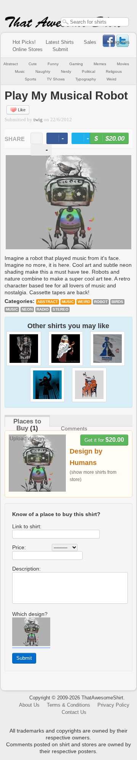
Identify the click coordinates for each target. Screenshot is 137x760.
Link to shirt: (26, 526)
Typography (85, 79)
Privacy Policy (113, 705)
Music (20, 71)
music (12, 309)
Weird (111, 79)
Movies (123, 64)
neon (27, 309)
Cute (33, 64)
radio (43, 309)
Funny (53, 64)
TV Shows (56, 79)
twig (38, 119)
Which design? (30, 614)
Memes (100, 64)
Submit (60, 49)
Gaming (76, 64)
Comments (74, 428)
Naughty (42, 71)
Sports (30, 79)
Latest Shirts (60, 42)
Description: (26, 569)
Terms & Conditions (68, 705)
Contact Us (74, 712)
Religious (114, 71)
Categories (118, 42)
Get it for (104, 439)
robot (101, 302)
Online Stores (28, 49)
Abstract (10, 64)
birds (117, 302)
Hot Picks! (24, 42)
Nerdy (66, 71)
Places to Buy (27, 425)
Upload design (27, 438)
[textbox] (95, 22)
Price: (19, 547)
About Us (29, 705)
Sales (90, 42)
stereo (60, 309)
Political (88, 71)
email (36, 138)
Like (21, 109)
